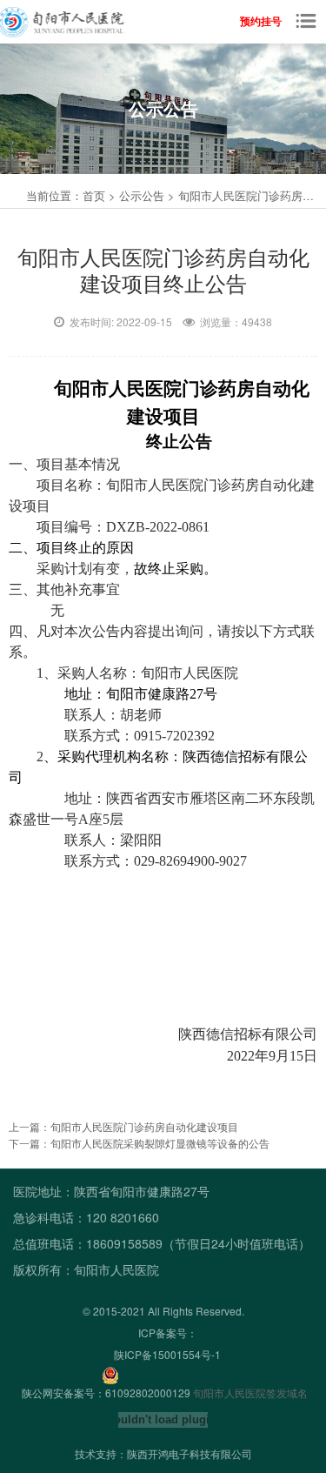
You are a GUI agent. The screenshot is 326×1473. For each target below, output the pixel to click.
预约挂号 (261, 21)
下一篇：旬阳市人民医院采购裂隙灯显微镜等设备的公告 (139, 1142)
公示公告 (141, 195)
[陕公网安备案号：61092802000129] (106, 1374)
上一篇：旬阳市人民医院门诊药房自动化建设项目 (123, 1126)
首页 (94, 195)
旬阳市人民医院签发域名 (250, 1392)
